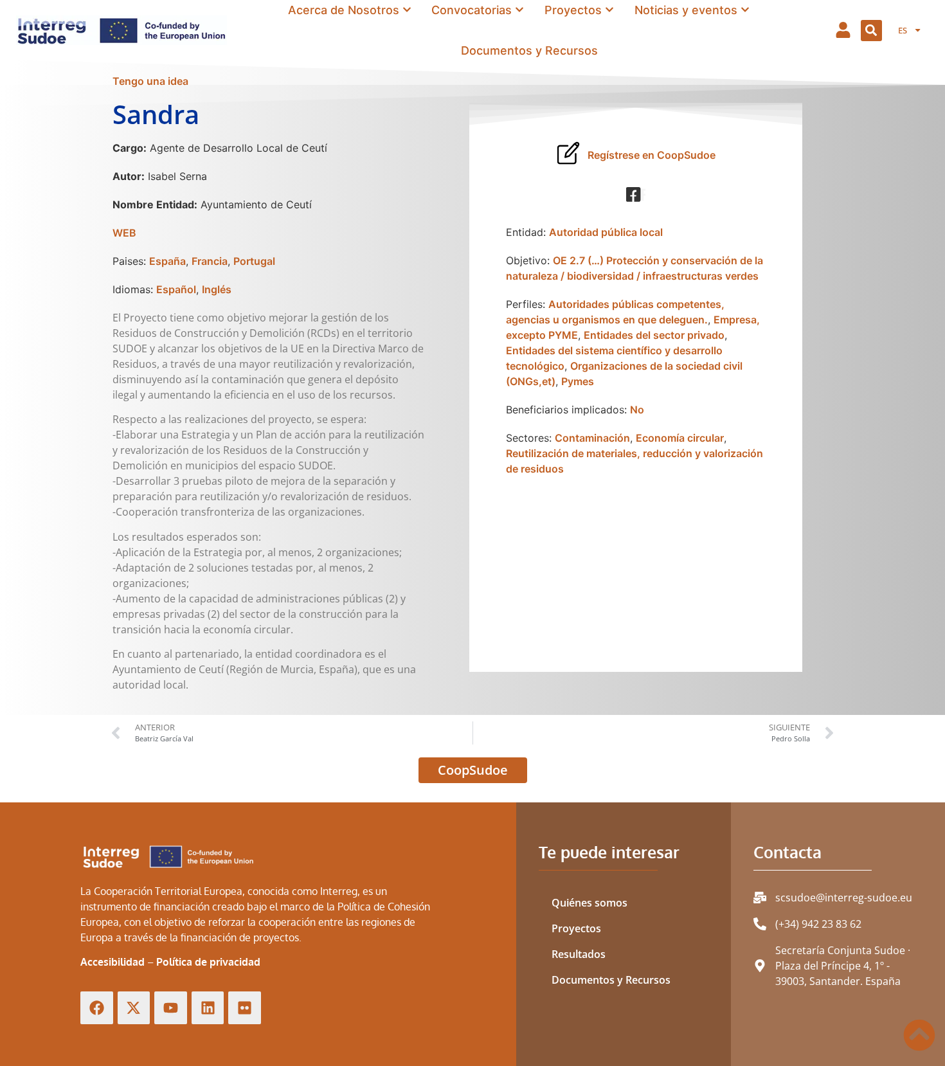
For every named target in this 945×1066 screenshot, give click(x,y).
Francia (210, 261)
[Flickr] (244, 1007)
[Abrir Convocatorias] (519, 9)
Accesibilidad (112, 961)
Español (176, 289)
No (637, 409)
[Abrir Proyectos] (609, 9)
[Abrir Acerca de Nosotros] (406, 9)
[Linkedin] (208, 1007)
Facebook (642, 194)
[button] (871, 30)
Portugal (254, 261)
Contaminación (592, 437)
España (167, 261)
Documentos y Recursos (611, 980)
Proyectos (576, 928)
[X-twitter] (134, 1007)
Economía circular (680, 437)
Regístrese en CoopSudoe (652, 155)
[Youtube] (170, 1007)
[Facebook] (96, 1007)
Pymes (577, 381)
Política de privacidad (208, 961)
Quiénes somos (589, 903)
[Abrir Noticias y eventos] (745, 9)
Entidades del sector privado (654, 335)
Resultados (579, 954)
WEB (124, 232)
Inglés (216, 289)
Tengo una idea (150, 81)
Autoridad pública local (606, 232)
